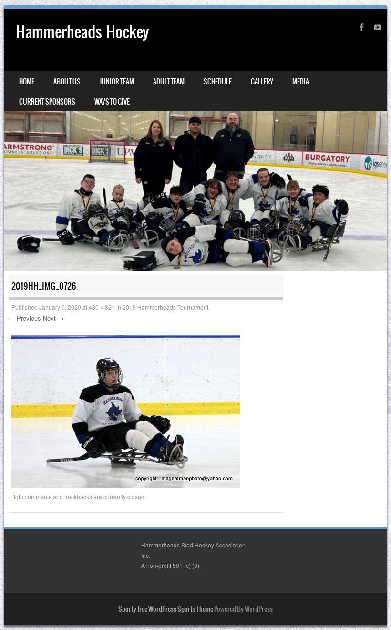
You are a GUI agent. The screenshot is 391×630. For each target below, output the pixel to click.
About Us (67, 81)
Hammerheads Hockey (82, 31)
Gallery (262, 81)
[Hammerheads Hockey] (195, 140)
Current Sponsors (47, 101)
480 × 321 (102, 307)
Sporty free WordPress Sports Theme (165, 609)
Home (26, 81)
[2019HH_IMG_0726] (125, 485)
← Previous (25, 318)
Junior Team (117, 81)
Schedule (218, 81)
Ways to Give (112, 101)
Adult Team (169, 81)
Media (300, 81)
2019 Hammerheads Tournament (165, 307)
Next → (53, 318)
